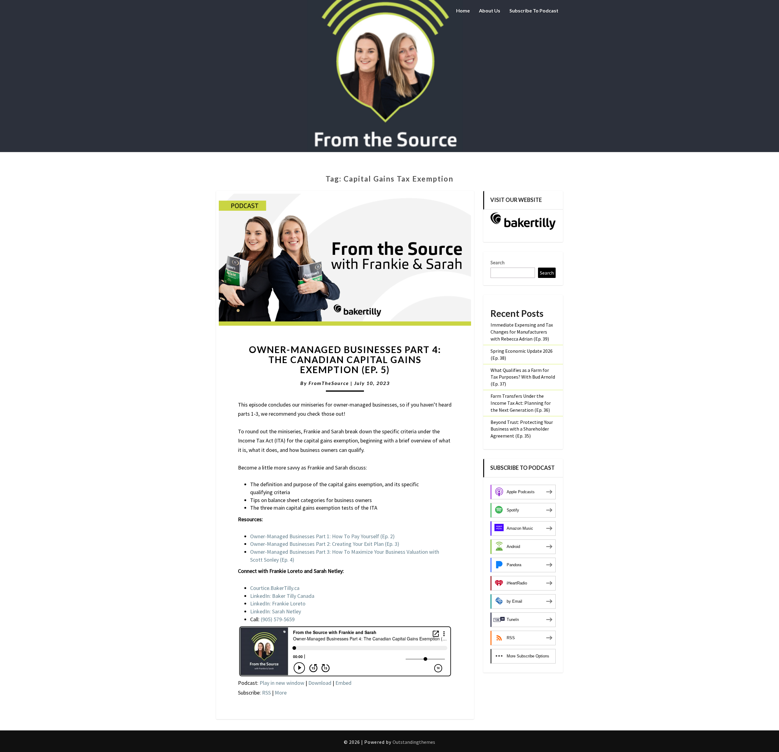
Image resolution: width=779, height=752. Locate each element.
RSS (266, 692)
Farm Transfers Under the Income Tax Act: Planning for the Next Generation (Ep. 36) (521, 403)
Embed (343, 682)
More (281, 692)
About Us (489, 10)
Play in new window (282, 682)
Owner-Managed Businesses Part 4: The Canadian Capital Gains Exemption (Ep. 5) (345, 359)
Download (319, 682)
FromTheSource (329, 383)
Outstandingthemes (414, 742)
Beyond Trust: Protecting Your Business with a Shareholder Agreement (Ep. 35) (522, 429)
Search (498, 262)
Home (463, 10)
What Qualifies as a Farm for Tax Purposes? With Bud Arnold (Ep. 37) (523, 377)
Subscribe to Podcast (533, 10)
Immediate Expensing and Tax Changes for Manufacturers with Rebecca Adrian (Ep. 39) (522, 332)
